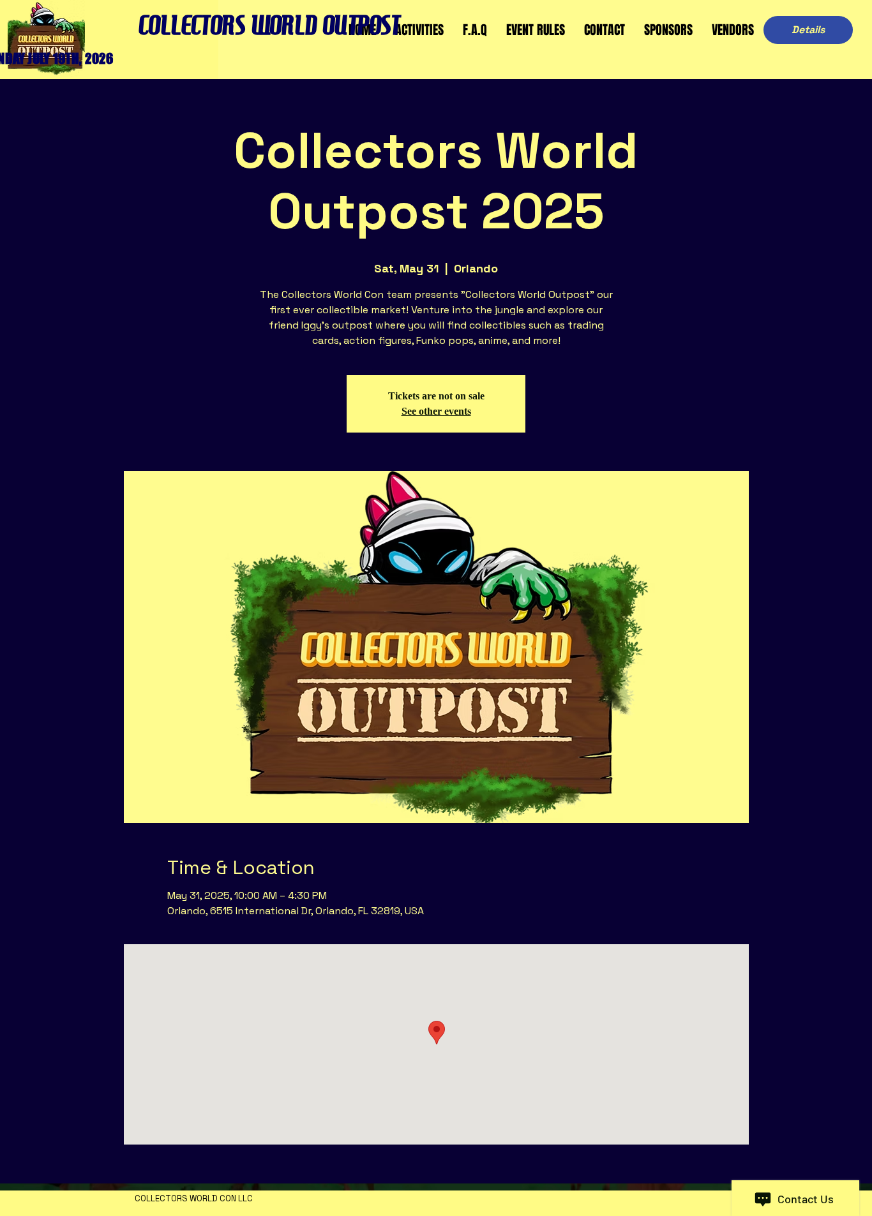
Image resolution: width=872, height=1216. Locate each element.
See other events (436, 411)
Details (808, 29)
